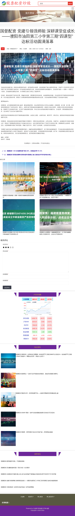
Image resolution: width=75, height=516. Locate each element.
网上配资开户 (50, 497)
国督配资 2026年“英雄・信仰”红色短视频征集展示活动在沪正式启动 (35, 412)
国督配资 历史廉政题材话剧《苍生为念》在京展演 (15, 467)
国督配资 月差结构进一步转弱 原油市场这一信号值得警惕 (17, 487)
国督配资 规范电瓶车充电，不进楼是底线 (12, 461)
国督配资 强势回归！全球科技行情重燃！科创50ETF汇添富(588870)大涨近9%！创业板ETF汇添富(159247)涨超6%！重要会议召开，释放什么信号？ (44, 355)
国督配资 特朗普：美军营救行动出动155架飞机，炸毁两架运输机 (34, 432)
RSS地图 (40, 508)
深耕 (3, 48)
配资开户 (31, 497)
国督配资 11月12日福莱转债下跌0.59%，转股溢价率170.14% (24, 151)
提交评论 (7, 287)
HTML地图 (46, 508)
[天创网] (16, 3)
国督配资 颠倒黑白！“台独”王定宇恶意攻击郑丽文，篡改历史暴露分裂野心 (37, 374)
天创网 (22, 497)
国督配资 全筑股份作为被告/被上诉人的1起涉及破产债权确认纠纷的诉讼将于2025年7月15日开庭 (28, 474)
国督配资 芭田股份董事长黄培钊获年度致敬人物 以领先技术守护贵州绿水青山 (29, 154)
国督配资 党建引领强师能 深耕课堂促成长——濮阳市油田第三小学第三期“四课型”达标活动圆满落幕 (29, 480)
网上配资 (40, 497)
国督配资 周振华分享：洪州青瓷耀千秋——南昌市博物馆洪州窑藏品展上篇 (37, 393)
